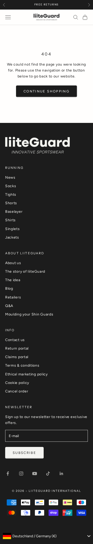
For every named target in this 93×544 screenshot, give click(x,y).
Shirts (10, 220)
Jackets (12, 237)
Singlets (12, 229)
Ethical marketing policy (26, 374)
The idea (12, 280)
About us (13, 263)
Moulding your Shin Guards (29, 314)
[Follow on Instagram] (21, 473)
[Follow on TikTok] (48, 473)
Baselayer (13, 211)
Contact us (15, 340)
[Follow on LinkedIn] (61, 473)
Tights (10, 194)
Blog (9, 288)
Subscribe (24, 453)
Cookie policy (17, 383)
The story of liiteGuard (25, 271)
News (10, 177)
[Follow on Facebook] (7, 473)
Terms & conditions (22, 365)
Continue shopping (46, 91)
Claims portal (16, 357)
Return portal (17, 348)
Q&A (9, 306)
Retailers (13, 297)
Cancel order (16, 391)
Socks (10, 186)
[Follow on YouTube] (34, 473)
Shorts (11, 203)
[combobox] (46, 536)
